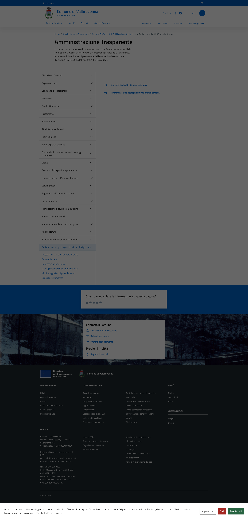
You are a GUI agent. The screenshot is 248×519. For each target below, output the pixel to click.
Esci (222, 511)
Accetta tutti (236, 511)
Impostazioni (208, 511)
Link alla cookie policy (51, 513)
